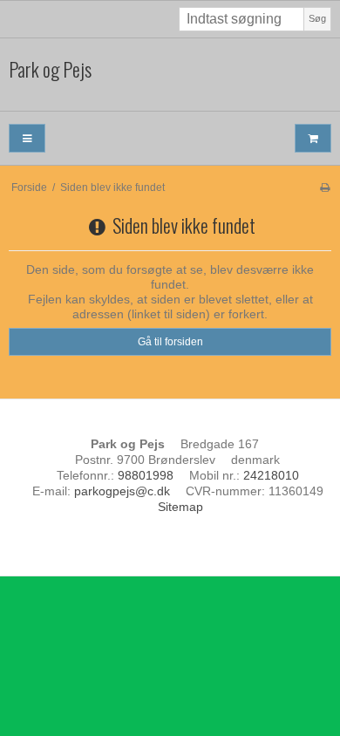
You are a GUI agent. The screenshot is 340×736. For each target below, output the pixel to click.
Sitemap (180, 507)
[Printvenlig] (324, 187)
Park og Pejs (50, 70)
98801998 (145, 475)
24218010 (271, 475)
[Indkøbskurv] (313, 138)
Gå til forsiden (170, 342)
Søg (317, 18)
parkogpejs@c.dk (122, 491)
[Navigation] (27, 138)
